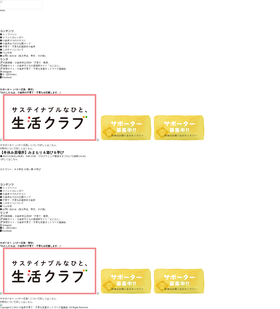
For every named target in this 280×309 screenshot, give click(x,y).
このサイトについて (13, 49)
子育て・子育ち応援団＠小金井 (18, 46)
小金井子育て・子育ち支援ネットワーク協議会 (43, 307)
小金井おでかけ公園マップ (16, 43)
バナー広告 (20, 89)
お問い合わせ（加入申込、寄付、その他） (24, 56)
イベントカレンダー (13, 37)
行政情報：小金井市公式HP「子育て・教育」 (26, 62)
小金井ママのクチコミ (14, 40)
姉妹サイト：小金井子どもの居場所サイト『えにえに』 (31, 65)
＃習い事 (28, 169)
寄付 (30, 89)
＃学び (37, 169)
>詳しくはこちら (9, 159)
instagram (7, 71)
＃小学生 (18, 169)
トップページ (9, 34)
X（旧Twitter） (10, 74)
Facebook (7, 77)
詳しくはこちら (48, 145)
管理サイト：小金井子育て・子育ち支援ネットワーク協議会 (34, 68)
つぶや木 (7, 52)
